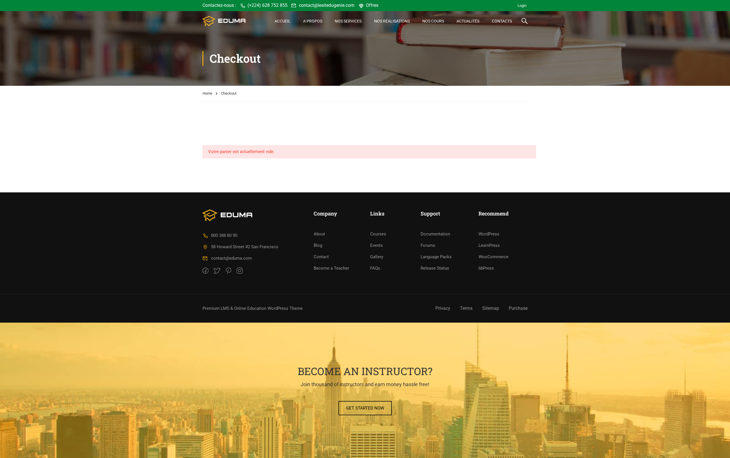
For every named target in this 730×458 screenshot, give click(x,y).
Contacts (502, 21)
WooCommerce (493, 256)
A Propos (312, 21)
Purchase (518, 308)
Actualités (468, 21)
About (319, 234)
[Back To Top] (718, 448)
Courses (378, 234)
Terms (466, 308)
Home (207, 93)
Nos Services (348, 21)
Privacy (442, 308)
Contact (321, 256)
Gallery (376, 256)
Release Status (435, 268)
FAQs (375, 268)
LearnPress (489, 245)
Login (522, 5)
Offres (372, 5)
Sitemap (490, 308)
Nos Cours (433, 21)
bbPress (486, 268)
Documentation (435, 234)
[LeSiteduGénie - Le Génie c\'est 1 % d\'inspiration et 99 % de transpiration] (224, 21)
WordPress (488, 234)
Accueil (283, 21)
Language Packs (436, 256)
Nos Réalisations (392, 21)
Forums (428, 245)
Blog (318, 245)
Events (376, 245)
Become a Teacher (331, 268)
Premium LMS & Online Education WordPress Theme (252, 308)
